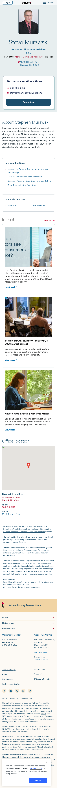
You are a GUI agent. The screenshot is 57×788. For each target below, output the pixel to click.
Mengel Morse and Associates (30, 57)
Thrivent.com (27, 747)
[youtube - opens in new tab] (30, 691)
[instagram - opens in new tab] (23, 691)
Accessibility (39, 669)
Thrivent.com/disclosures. (28, 721)
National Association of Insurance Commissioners (24, 532)
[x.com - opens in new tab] (17, 691)
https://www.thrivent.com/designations (23, 587)
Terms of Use (39, 674)
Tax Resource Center (11, 684)
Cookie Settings (9, 669)
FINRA (43, 714)
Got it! (38, 780)
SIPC (4, 716)
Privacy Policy (36, 768)
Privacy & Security (42, 679)
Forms (4, 674)
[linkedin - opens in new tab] (11, 691)
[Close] (46, 762)
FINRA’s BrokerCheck (44, 747)
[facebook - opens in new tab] (4, 691)
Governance (7, 679)
